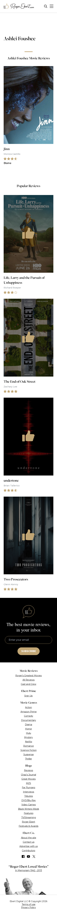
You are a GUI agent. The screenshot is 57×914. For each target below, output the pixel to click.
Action (28, 707)
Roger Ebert (28, 821)
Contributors (28, 850)
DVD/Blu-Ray (28, 800)
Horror (28, 728)
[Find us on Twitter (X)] (34, 856)
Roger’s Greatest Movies (28, 675)
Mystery (28, 737)
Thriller (28, 758)
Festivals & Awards (28, 826)
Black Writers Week (28, 809)
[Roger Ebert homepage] (19, 6)
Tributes (28, 796)
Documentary (28, 720)
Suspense (28, 754)
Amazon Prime (29, 711)
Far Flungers (28, 787)
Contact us (28, 842)
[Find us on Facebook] (23, 856)
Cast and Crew (28, 684)
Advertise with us (28, 846)
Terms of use (28, 904)
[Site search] (45, 6)
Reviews (28, 770)
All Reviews (28, 679)
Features (28, 813)
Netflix (28, 741)
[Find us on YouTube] (28, 856)
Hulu (28, 733)
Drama (28, 724)
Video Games (28, 804)
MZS (28, 783)
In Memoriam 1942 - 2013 (28, 870)
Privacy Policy (28, 907)
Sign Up (28, 695)
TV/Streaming (28, 817)
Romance (28, 746)
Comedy (28, 716)
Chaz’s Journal (28, 774)
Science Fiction (29, 750)
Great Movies (28, 779)
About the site (28, 837)
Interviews (28, 791)
